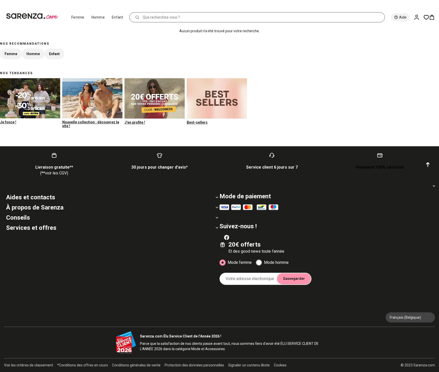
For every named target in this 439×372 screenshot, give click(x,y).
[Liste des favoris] (426, 17)
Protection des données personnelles (194, 365)
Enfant (117, 17)
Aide (402, 17)
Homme (98, 17)
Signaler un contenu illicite (249, 365)
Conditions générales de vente (136, 365)
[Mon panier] (434, 17)
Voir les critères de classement (28, 365)
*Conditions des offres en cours (82, 365)
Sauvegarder (294, 279)
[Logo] (34, 16)
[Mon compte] (419, 17)
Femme (77, 17)
